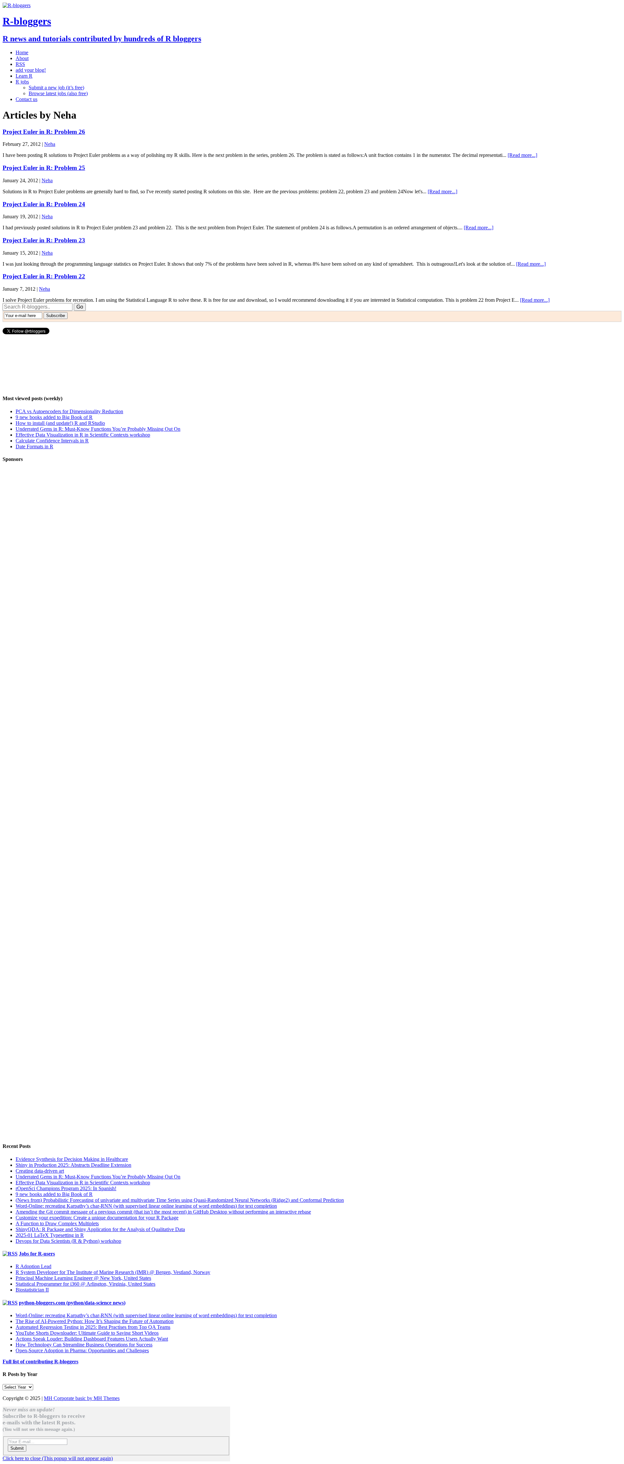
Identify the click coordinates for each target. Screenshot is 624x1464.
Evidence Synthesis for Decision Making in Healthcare (72, 1159)
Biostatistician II (32, 1289)
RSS (20, 64)
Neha (49, 144)
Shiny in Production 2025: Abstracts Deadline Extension (73, 1165)
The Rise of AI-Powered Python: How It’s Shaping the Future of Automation (95, 1321)
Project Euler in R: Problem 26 (44, 131)
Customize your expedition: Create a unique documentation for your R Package (97, 1217)
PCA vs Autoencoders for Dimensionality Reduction (69, 411)
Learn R (24, 76)
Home (22, 52)
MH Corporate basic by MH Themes (82, 1398)
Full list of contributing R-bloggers (40, 1361)
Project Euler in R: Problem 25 (44, 167)
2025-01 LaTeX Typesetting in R (50, 1235)
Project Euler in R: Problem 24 (44, 204)
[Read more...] (522, 155)
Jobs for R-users (37, 1253)
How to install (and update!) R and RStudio (60, 423)
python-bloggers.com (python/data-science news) (72, 1302)
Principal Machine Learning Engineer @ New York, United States (83, 1278)
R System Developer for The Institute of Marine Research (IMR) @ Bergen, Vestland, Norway (113, 1272)
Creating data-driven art (40, 1171)
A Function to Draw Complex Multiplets (57, 1223)
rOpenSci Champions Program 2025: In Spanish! (66, 1188)
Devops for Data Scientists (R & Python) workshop (68, 1241)
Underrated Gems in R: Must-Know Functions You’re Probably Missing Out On (98, 429)
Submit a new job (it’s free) (56, 87)
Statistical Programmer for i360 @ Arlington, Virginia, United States (85, 1284)
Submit (17, 1448)
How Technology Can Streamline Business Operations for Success (84, 1344)
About (22, 58)
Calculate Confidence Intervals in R (52, 440)
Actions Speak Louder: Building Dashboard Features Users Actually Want (92, 1339)
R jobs (22, 81)
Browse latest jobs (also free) (58, 93)
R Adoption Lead (33, 1266)
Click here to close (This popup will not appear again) (58, 1458)
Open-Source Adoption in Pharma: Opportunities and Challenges (82, 1350)
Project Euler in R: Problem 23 (44, 240)
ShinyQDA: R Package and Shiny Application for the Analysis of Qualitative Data (100, 1229)
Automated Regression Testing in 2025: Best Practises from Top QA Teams (93, 1327)
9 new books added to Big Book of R (54, 417)
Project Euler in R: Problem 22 (44, 276)
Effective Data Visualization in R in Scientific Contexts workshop (83, 435)
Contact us (26, 99)
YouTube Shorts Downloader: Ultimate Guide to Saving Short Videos (87, 1333)
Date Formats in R (34, 446)
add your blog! (31, 70)
